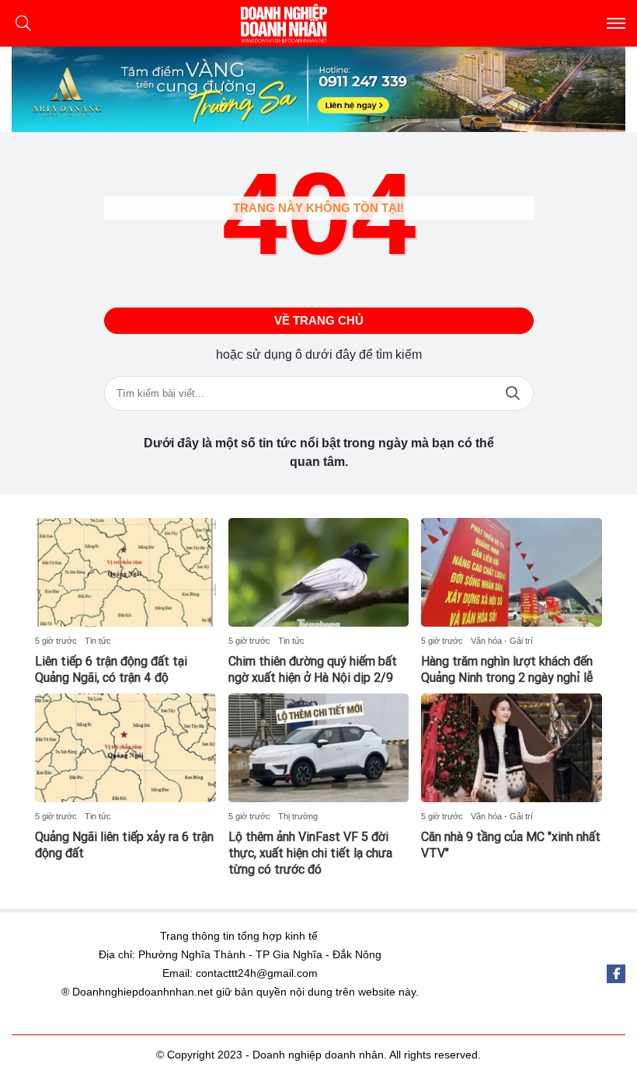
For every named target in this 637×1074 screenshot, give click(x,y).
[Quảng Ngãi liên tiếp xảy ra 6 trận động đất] (125, 747)
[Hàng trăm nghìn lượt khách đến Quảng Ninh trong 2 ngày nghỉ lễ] (511, 572)
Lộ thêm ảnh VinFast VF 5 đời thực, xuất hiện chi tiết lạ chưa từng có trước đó (310, 853)
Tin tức (98, 640)
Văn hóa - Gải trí (502, 640)
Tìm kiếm (512, 393)
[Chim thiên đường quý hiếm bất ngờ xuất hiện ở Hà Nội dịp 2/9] (318, 572)
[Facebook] (616, 974)
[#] (318, 89)
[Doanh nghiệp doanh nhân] (318, 23)
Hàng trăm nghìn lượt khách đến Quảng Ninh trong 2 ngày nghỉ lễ (507, 669)
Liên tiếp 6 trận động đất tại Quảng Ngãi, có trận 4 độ (111, 669)
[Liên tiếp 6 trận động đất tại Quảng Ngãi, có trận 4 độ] (125, 572)
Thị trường (298, 816)
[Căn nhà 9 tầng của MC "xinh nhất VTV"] (511, 747)
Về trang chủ (319, 320)
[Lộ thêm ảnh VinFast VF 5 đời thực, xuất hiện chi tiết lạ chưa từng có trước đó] (318, 747)
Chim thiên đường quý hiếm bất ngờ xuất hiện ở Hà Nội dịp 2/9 (312, 669)
